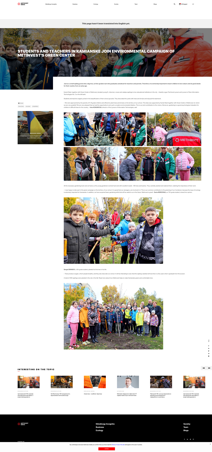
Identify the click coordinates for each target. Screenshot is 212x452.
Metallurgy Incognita (51, 4)
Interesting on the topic (36, 369)
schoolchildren (35, 106)
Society (116, 4)
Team (136, 4)
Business (75, 4)
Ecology (96, 4)
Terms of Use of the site (118, 444)
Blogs (155, 4)
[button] (203, 368)
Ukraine (21, 103)
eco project (28, 106)
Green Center (21, 106)
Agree (107, 449)
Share (208, 340)
